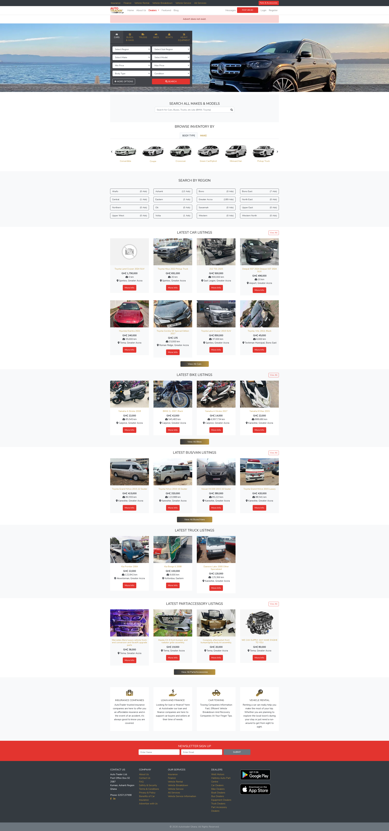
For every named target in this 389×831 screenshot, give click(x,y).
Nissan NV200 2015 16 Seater (216, 488)
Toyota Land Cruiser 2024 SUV (130, 268)
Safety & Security (148, 785)
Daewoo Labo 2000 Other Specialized (216, 568)
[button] (255, 774)
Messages (230, 10)
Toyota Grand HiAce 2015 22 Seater (129, 488)
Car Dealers (217, 785)
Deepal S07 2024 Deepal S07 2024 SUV (259, 270)
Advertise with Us (148, 803)
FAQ (141, 781)
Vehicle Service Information (182, 796)
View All (273, 232)
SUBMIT (237, 752)
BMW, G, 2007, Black (173, 411)
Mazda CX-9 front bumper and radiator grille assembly (173, 641)
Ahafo (129, 191)
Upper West (129, 215)
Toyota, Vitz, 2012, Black (259, 331)
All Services (200, 3)
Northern (129, 207)
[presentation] (111, 152)
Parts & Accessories (268, 3)
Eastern (172, 199)
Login (263, 10)
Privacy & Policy (147, 792)
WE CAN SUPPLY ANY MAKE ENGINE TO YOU (259, 641)
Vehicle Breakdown (162, 3)
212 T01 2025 (216, 268)
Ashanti (172, 191)
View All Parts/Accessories (194, 671)
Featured (166, 10)
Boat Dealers (218, 792)
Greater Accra (216, 199)
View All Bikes (195, 441)
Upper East (259, 207)
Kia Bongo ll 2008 (172, 566)
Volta (172, 215)
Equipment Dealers (221, 799)
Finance (127, 3)
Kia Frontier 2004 (129, 566)
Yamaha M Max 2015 (260, 411)
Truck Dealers (218, 803)
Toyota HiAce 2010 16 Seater (172, 488)
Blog (176, 10)
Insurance (115, 3)
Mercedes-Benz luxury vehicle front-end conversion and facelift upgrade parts (129, 643)
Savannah (216, 207)
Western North (259, 215)
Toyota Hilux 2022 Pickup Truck (173, 268)
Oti (172, 207)
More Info (129, 287)
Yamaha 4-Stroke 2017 (216, 411)
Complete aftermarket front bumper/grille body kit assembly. (216, 641)
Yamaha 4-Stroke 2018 (129, 411)
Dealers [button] (152, 10)
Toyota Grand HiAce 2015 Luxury (259, 488)
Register (273, 10)
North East (259, 199)
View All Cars (194, 363)
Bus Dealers (217, 796)
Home (130, 10)
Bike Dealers (218, 789)
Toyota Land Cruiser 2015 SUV (216, 331)
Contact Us (144, 778)
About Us (141, 10)
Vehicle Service (183, 3)
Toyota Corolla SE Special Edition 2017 (173, 332)
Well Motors (217, 774)
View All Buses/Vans (194, 519)
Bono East (259, 191)
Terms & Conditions (149, 789)
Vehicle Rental (141, 3)
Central (129, 199)
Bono (216, 191)
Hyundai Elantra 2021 (129, 331)
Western (216, 215)
